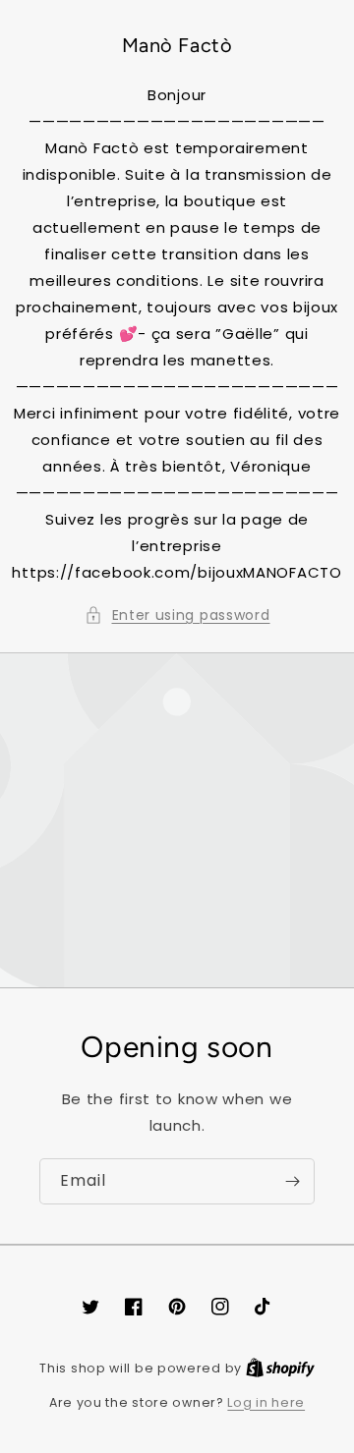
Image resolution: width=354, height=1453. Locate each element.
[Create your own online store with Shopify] (280, 1368)
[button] (177, 615)
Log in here (266, 1402)
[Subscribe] (292, 1181)
